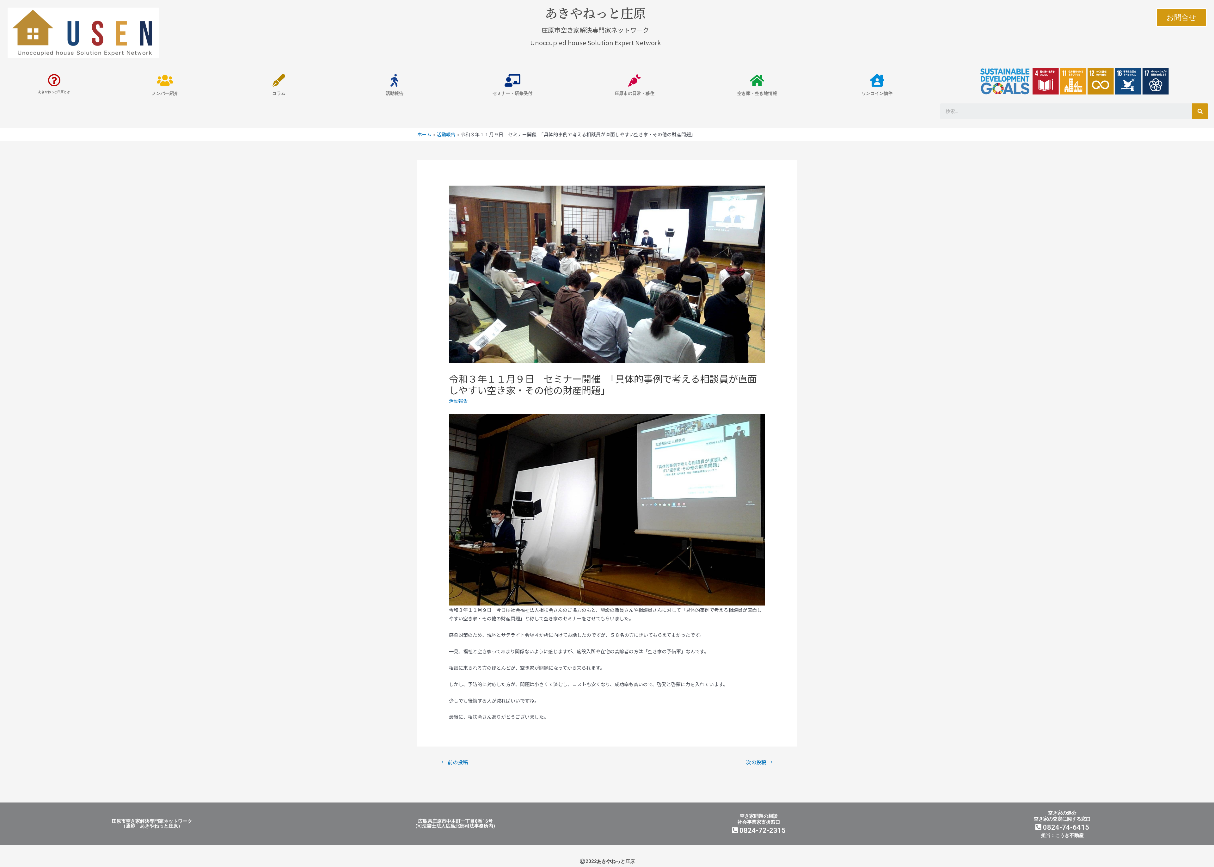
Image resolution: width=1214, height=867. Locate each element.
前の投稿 (454, 762)
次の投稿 (759, 762)
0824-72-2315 (762, 830)
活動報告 (458, 400)
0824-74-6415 (1065, 827)
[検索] (1200, 111)
